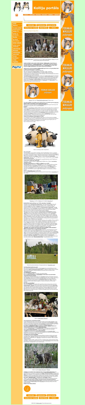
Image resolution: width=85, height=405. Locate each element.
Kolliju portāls (39, 403)
